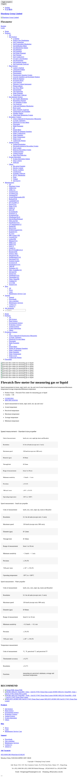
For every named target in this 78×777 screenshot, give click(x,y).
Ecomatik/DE (13, 212)
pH (14, 128)
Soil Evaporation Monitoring (22, 44)
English (4, 4)
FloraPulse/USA (14, 222)
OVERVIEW (9, 398)
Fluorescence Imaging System (22, 75)
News (11, 290)
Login (3, 28)
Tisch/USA (12, 273)
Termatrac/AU (13, 268)
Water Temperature (19, 137)
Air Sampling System (20, 102)
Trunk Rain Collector (20, 95)
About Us (12, 306)
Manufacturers (9, 182)
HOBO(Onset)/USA (15, 230)
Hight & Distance (18, 79)
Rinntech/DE (13, 252)
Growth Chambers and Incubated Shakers (26, 77)
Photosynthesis (18, 86)
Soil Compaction (18, 42)
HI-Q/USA (12, 228)
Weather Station (18, 113)
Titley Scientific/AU (15, 270)
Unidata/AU (13, 281)
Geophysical (17, 171)
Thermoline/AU (14, 277)
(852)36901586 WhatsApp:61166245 (13, 754)
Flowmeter (16, 124)
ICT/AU (11, 233)
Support (7, 295)
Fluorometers (17, 73)
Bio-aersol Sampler (19, 166)
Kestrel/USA (13, 232)
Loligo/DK (12, 239)
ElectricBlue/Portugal (16, 219)
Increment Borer (18, 80)
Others (11, 164)
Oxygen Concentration (20, 59)
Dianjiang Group (14, 186)
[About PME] (10, 690)
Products (7, 33)
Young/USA (13, 284)
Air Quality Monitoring (20, 99)
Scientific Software (19, 173)
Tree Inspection (18, 91)
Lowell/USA (13, 237)
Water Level (17, 139)
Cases (11, 292)
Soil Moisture (17, 49)
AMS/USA (12, 188)
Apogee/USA (13, 192)
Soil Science (13, 37)
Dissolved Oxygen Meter (21, 122)
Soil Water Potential (19, 53)
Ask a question (13, 301)
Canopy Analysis (18, 68)
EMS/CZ (12, 208)
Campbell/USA (14, 201)
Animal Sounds (18, 153)
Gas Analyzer (17, 104)
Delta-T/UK (13, 206)
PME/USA (12, 243)
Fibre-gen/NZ (13, 221)
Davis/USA (12, 204)
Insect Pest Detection (19, 155)
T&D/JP (11, 266)
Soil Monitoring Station (20, 48)
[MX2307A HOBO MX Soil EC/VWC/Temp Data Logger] (24, 699)
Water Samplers (18, 135)
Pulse (14, 177)
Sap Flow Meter (18, 88)
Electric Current (18, 168)
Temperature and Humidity (21, 111)
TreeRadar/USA (14, 275)
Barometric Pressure (19, 100)
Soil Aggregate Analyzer (21, 64)
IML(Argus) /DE (14, 235)
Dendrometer (17, 71)
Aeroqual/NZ (13, 195)
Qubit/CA (12, 248)
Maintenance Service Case (17, 294)
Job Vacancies (9, 308)
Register (3, 26)
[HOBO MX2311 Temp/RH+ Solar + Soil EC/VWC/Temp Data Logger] (29, 692)
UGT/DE (12, 283)
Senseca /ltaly (13, 253)
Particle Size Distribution (21, 40)
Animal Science (14, 142)
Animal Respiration (19, 144)
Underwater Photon (19, 140)
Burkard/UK (13, 199)
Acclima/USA (13, 193)
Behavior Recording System (22, 150)
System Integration (15, 157)
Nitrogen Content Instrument (22, 84)
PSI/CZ (11, 246)
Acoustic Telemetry (19, 120)
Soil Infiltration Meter (20, 46)
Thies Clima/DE (14, 279)
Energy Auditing (18, 170)
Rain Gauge (17, 108)
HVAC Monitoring (19, 175)
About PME (18, 690)
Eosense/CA (13, 213)
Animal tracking (18, 151)
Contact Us (12, 304)
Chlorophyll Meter (19, 69)
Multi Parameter (18, 126)
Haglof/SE (12, 226)
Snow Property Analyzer (21, 110)
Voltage (15, 179)
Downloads (12, 299)
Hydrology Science (15, 117)
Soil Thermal (17, 55)
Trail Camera (17, 148)
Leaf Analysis (17, 82)
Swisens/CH (13, 263)
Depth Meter (17, 130)
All (10, 35)
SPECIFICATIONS (11, 400)
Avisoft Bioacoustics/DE (17, 197)
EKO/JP (11, 210)
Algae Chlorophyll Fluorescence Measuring (27, 119)
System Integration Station (21, 159)
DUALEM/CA (14, 202)
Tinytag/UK (13, 272)
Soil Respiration (18, 60)
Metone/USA (13, 241)
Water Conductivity (19, 133)
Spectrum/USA (14, 259)
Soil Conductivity (18, 57)
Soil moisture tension (19, 62)
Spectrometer (17, 89)
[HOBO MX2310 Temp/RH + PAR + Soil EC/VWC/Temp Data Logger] (29, 695)
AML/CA (12, 190)
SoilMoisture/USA (15, 257)
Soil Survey (17, 181)
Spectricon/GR (13, 255)
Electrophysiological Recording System (25, 146)
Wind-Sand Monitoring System (23, 115)
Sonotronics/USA (14, 264)
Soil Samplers (17, 51)
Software (16, 162)
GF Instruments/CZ (15, 224)
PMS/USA (12, 244)
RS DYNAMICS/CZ (16, 250)
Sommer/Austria (14, 261)
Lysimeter (16, 38)
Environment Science (16, 97)
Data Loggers (17, 161)
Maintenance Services (16, 303)
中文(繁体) (8, 9)
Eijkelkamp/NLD (14, 217)
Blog (6, 286)
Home (7, 31)
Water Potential (18, 93)
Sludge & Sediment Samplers (22, 131)
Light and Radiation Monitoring (23, 106)
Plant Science (13, 66)
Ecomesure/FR (13, 215)
